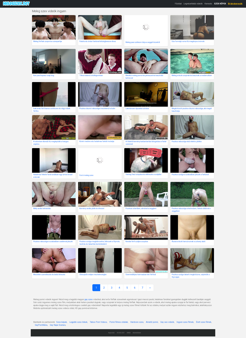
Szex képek (61, 322)
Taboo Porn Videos (98, 322)
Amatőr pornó (152, 322)
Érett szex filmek (203, 322)
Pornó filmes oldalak (118, 322)
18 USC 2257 (121, 333)
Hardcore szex (137, 322)
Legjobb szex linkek (78, 322)
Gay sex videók (167, 322)
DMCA (128, 333)
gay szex (88, 299)
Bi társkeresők (235, 3)
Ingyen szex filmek (185, 322)
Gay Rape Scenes (58, 325)
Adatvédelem (137, 333)
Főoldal (178, 3)
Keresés (208, 3)
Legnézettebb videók (193, 3)
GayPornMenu (41, 325)
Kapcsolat (111, 333)
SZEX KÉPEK (220, 3)
